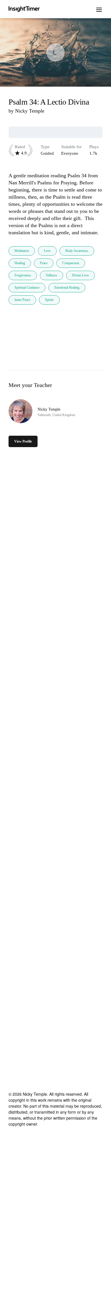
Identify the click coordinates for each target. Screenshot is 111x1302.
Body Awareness (76, 251)
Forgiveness (23, 275)
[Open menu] (99, 9)
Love (47, 251)
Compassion (70, 263)
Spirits (49, 300)
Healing (20, 263)
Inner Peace (22, 300)
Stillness (51, 275)
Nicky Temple (29, 111)
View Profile (23, 441)
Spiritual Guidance (27, 288)
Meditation (22, 251)
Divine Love (80, 275)
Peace (44, 263)
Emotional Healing (66, 288)
